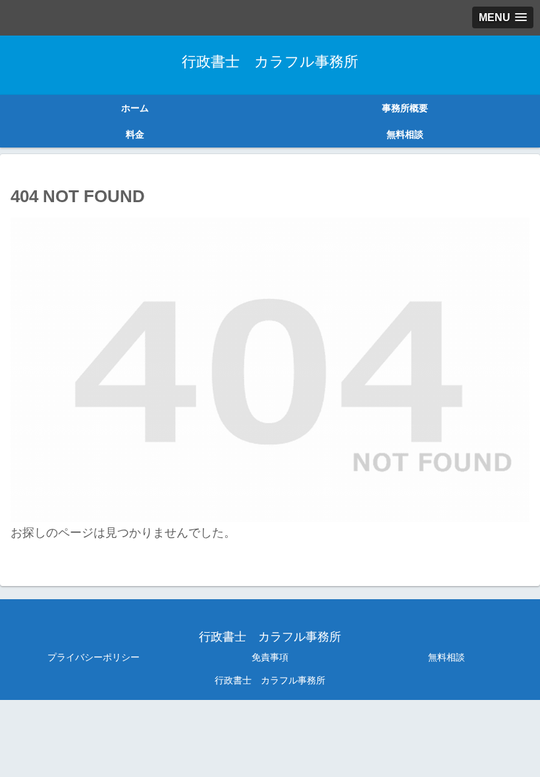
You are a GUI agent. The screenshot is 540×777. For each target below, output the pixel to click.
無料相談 (446, 657)
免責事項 (270, 657)
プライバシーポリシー (93, 657)
